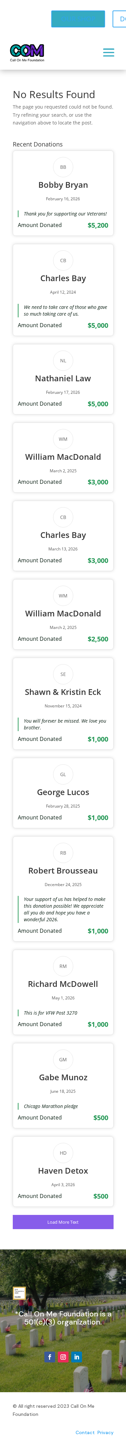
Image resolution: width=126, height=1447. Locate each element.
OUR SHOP (78, 18)
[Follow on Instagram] (63, 1357)
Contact (85, 1432)
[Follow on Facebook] (49, 1357)
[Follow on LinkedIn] (76, 1357)
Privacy (105, 1432)
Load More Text (63, 1222)
